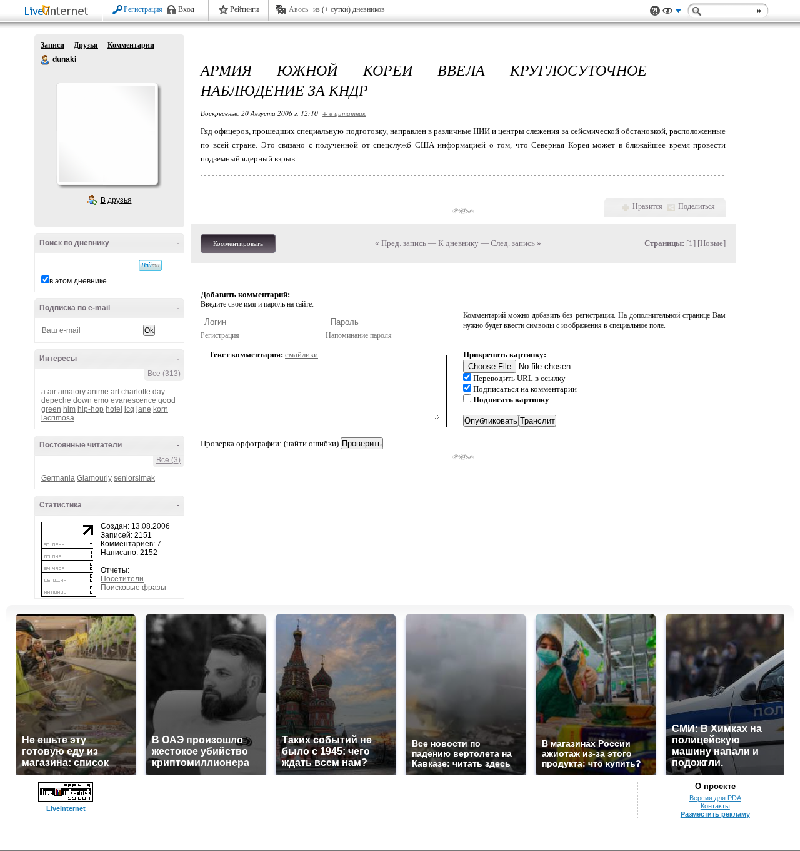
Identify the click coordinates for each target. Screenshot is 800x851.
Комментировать (238, 243)
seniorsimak (134, 478)
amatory (72, 391)
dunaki (46, 60)
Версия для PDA (715, 798)
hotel (114, 409)
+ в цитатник (344, 113)
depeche (56, 400)
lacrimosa (57, 418)
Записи (52, 45)
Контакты (715, 806)
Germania (58, 478)
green (51, 409)
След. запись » (516, 243)
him (69, 409)
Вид (671, 13)
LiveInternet (58, 11)
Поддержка (655, 11)
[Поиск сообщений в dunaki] (150, 265)
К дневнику (458, 243)
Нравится (647, 206)
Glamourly (94, 478)
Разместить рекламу (715, 814)
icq (129, 409)
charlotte (136, 391)
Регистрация (143, 9)
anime (98, 391)
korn (160, 409)
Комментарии (131, 45)
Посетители (122, 578)
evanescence (133, 400)
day (158, 391)
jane (143, 409)
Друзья (86, 45)
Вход (186, 9)
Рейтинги (244, 9)
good (167, 400)
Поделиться (696, 206)
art (115, 391)
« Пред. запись (400, 243)
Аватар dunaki (107, 134)
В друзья (116, 200)
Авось (298, 9)
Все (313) (164, 373)
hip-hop (91, 409)
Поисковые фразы (133, 587)
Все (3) (168, 460)
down (82, 400)
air (52, 391)
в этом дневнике (78, 281)
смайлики (301, 354)
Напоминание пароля (359, 335)
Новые (711, 243)
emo (101, 400)
